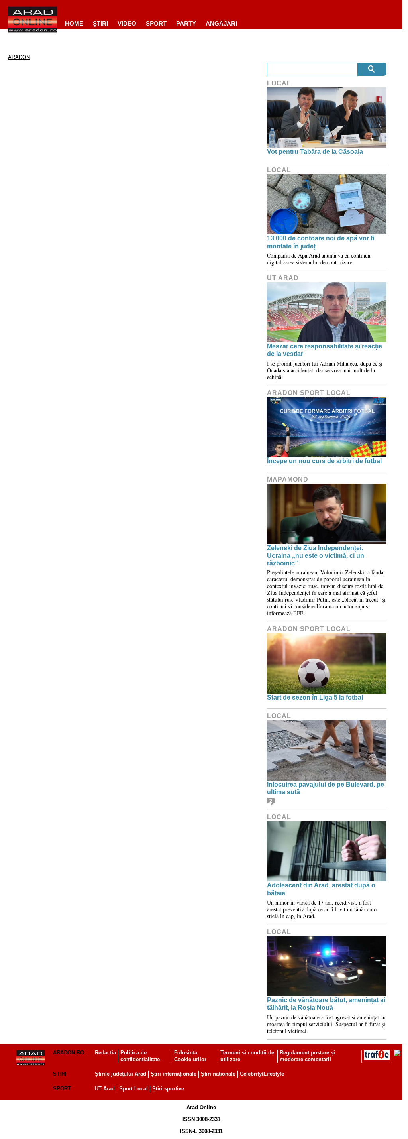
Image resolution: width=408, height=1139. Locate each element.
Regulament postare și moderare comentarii (307, 1056)
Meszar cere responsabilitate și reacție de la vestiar (324, 350)
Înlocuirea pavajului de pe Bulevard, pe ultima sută (325, 788)
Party (186, 23)
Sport (156, 23)
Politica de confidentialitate (140, 1056)
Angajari (221, 23)
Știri (60, 1074)
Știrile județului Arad (120, 1074)
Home (74, 23)
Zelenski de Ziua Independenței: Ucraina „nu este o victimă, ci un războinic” (315, 556)
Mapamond (287, 479)
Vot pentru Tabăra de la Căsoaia (315, 151)
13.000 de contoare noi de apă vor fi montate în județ (320, 242)
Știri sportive (168, 1089)
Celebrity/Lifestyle (262, 1074)
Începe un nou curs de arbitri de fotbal (324, 461)
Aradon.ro (68, 1053)
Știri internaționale (173, 1074)
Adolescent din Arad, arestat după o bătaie (321, 889)
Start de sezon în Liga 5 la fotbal (315, 697)
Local (279, 83)
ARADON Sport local (309, 393)
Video (127, 23)
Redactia (105, 1053)
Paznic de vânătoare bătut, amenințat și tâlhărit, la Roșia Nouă (326, 1004)
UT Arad (283, 278)
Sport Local (133, 1089)
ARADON (19, 57)
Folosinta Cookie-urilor (190, 1056)
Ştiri (100, 23)
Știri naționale (218, 1074)
